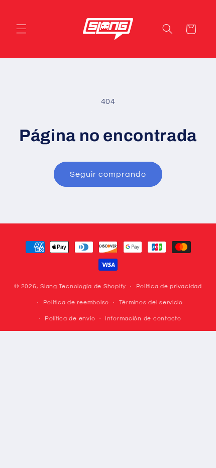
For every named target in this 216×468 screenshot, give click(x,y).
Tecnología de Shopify (92, 286)
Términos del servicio (151, 302)
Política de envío (70, 318)
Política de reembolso (76, 302)
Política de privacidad (169, 286)
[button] (21, 29)
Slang (48, 286)
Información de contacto (143, 318)
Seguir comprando (108, 174)
